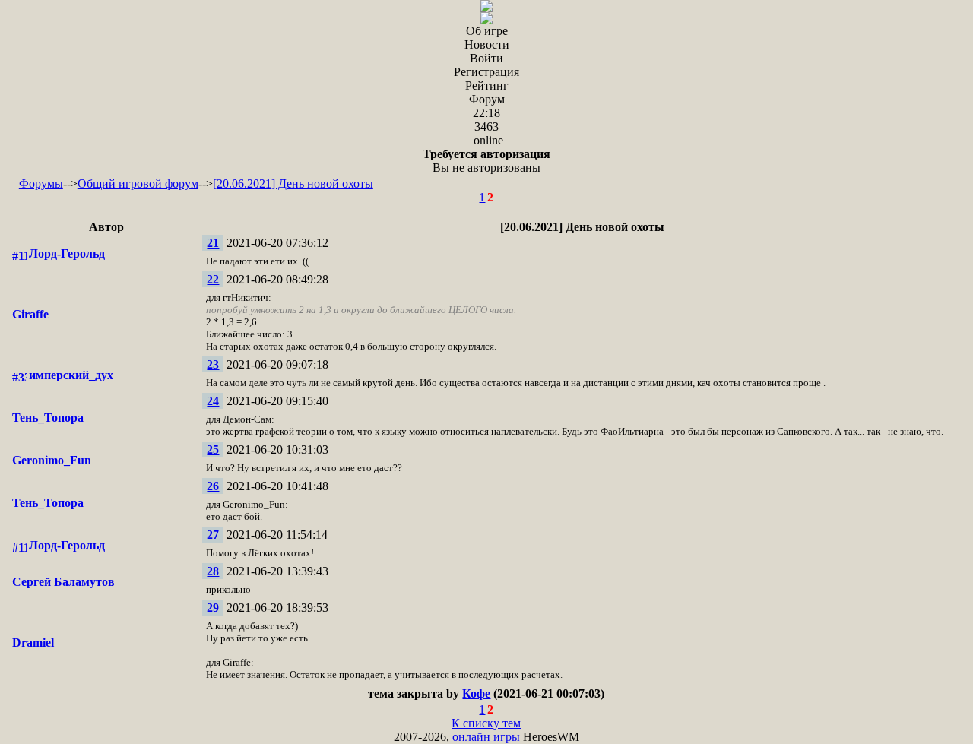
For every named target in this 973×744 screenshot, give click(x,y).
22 (213, 279)
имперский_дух (71, 375)
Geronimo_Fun (51, 460)
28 (213, 571)
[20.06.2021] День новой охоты (293, 183)
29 (213, 607)
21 (213, 242)
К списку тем (486, 723)
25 (213, 449)
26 (213, 486)
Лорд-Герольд (67, 253)
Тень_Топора (48, 417)
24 (213, 400)
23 (213, 364)
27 (213, 534)
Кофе (476, 693)
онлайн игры (486, 736)
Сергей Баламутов (63, 581)
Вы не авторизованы (486, 160)
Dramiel (33, 642)
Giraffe (30, 314)
